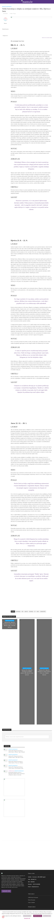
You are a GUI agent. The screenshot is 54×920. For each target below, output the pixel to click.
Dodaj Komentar (5, 29)
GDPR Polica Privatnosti (33, 897)
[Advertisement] (31, 226)
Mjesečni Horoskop (6, 6)
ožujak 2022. (42, 611)
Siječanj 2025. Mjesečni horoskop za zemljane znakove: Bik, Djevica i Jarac (27, 672)
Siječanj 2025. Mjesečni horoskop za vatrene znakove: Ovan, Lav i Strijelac (44, 672)
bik (22, 611)
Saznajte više (27, 918)
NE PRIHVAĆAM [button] (47, 915)
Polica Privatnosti (31, 900)
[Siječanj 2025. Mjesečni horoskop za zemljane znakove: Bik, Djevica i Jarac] (5, 755)
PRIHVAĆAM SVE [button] (37, 915)
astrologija (18, 611)
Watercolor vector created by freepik (47, 37)
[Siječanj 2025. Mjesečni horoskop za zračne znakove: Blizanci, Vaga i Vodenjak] (5, 749)
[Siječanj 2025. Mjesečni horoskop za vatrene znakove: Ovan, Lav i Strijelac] (5, 760)
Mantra (5, 23)
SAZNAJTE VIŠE (6, 891)
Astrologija (11, 770)
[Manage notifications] (3, 917)
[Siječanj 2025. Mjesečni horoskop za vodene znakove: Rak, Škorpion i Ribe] (5, 766)
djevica (26, 611)
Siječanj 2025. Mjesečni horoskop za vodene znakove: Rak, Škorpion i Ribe (16, 767)
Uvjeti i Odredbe (31, 902)
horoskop (31, 611)
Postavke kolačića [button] (27, 915)
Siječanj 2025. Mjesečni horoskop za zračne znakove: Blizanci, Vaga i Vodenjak (9, 624)
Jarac (38, 611)
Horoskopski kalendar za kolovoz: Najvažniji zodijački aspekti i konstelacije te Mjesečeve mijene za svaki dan (17, 773)
